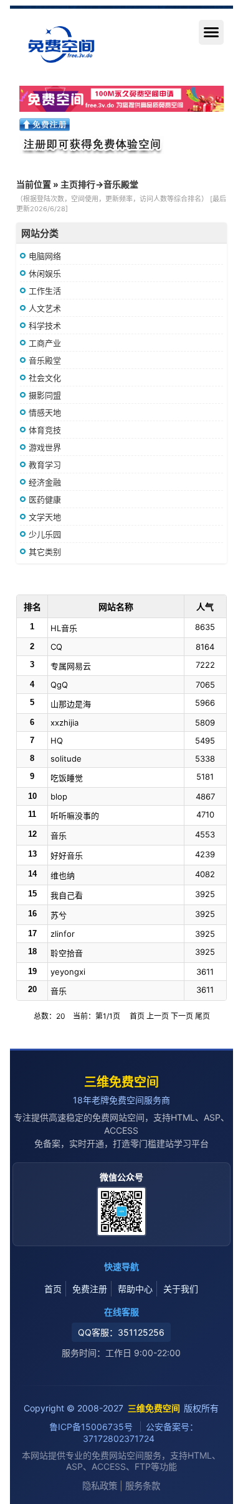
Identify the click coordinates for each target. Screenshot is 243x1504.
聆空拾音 (66, 953)
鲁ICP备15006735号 (92, 1426)
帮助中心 (135, 1288)
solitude (66, 758)
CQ (56, 647)
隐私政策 (99, 1485)
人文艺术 (45, 308)
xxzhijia (64, 722)
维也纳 (62, 875)
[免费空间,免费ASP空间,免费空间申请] (121, 99)
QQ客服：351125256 (121, 1332)
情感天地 (45, 412)
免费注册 (89, 1288)
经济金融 (45, 482)
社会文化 (45, 378)
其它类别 (45, 552)
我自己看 (66, 895)
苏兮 (58, 915)
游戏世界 (45, 447)
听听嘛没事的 (74, 816)
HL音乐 (63, 628)
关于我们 (180, 1288)
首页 (53, 1288)
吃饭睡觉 (66, 778)
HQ (56, 740)
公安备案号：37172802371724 (140, 1432)
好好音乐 (66, 855)
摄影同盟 (45, 395)
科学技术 (45, 325)
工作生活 (45, 291)
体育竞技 (45, 430)
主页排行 (77, 184)
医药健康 (45, 499)
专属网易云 (70, 666)
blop (58, 796)
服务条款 (142, 1485)
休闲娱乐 (45, 273)
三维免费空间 (121, 1082)
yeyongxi (67, 972)
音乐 (58, 836)
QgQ (59, 685)
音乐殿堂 (45, 360)
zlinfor (62, 934)
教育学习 (45, 465)
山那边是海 (70, 704)
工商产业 (45, 343)
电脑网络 (45, 256)
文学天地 (45, 517)
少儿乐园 (45, 534)
